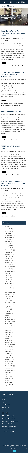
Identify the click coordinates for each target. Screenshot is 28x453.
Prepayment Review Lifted (11, 112)
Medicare (22, 66)
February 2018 (8, 288)
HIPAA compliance (21, 174)
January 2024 (8, 245)
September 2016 (9, 304)
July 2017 (7, 298)
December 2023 (9, 248)
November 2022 (9, 267)
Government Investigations (9, 426)
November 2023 (9, 250)
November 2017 (9, 292)
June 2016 (7, 309)
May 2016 (7, 311)
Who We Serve (5, 407)
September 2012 (9, 370)
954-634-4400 (8, 2)
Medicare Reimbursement (10, 139)
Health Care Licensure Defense (10, 421)
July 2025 (7, 233)
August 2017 (8, 296)
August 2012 (8, 372)
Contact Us (5, 410)
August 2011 (8, 384)
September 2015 (9, 326)
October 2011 (8, 382)
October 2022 (8, 269)
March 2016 (8, 313)
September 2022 (9, 271)
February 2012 (8, 380)
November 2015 (9, 321)
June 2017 (7, 300)
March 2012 (8, 378)
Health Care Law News (12, 38)
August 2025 (8, 231)
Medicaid (16, 66)
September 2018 (9, 286)
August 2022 (8, 273)
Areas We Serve (6, 404)
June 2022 (7, 277)
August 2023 (8, 256)
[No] (26, 448)
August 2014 (8, 332)
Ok (14, 450)
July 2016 (7, 307)
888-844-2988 (20, 2)
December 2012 (9, 363)
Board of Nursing (8, 103)
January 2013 (8, 361)
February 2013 (8, 359)
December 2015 (9, 319)
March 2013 (8, 357)
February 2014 (8, 338)
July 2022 (7, 275)
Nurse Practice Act (18, 103)
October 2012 (8, 368)
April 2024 (7, 243)
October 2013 (8, 347)
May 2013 (7, 353)
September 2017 (9, 294)
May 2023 (7, 258)
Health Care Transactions (8, 418)
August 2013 (8, 349)
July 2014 (7, 334)
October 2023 (8, 252)
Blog (3, 402)
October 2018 (8, 283)
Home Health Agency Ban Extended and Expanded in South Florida (13, 33)
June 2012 (7, 376)
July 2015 (7, 330)
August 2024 (8, 239)
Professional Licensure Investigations (10, 105)
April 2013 (7, 355)
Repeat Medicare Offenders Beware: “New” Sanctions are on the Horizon (13, 183)
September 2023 (9, 254)
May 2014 (7, 336)
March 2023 (8, 260)
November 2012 (9, 366)
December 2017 (9, 290)
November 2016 (9, 302)
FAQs (3, 399)
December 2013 (9, 342)
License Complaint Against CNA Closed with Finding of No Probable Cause (12, 74)
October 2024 (8, 237)
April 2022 (7, 281)
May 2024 (7, 241)
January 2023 (8, 264)
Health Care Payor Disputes (9, 429)
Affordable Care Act (9, 66)
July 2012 (7, 374)
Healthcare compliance (9, 174)
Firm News (9, 79)
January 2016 (8, 317)
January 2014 (8, 340)
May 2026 (7, 226)
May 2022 (7, 279)
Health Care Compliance (8, 424)
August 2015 (8, 328)
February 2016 (8, 315)
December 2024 (9, 235)
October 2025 (8, 229)
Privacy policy (14, 448)
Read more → (10, 59)
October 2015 (8, 323)
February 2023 (8, 262)
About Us (4, 397)
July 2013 (7, 351)
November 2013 (9, 344)
